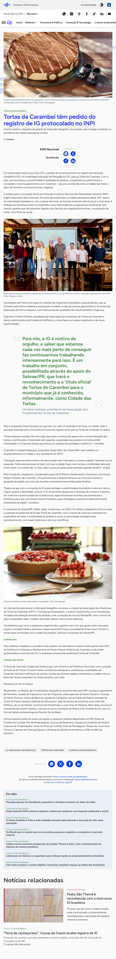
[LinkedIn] (102, 14)
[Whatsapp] (64, 14)
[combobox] (33, 13)
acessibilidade (88, 4)
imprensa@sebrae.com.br (86, 779)
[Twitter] (73, 153)
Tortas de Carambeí (52, 750)
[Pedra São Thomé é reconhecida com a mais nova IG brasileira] (33, 905)
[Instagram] (72, 14)
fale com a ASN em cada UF (59, 782)
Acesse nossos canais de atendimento (70, 776)
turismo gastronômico (83, 750)
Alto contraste (101, 5)
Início (19, 22)
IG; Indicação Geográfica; (21, 750)
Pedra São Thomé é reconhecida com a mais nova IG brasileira (89, 898)
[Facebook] (87, 14)
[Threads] (79, 14)
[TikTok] (94, 14)
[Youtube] (109, 14)
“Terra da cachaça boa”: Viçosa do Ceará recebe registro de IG (51, 933)
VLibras (109, 5)
